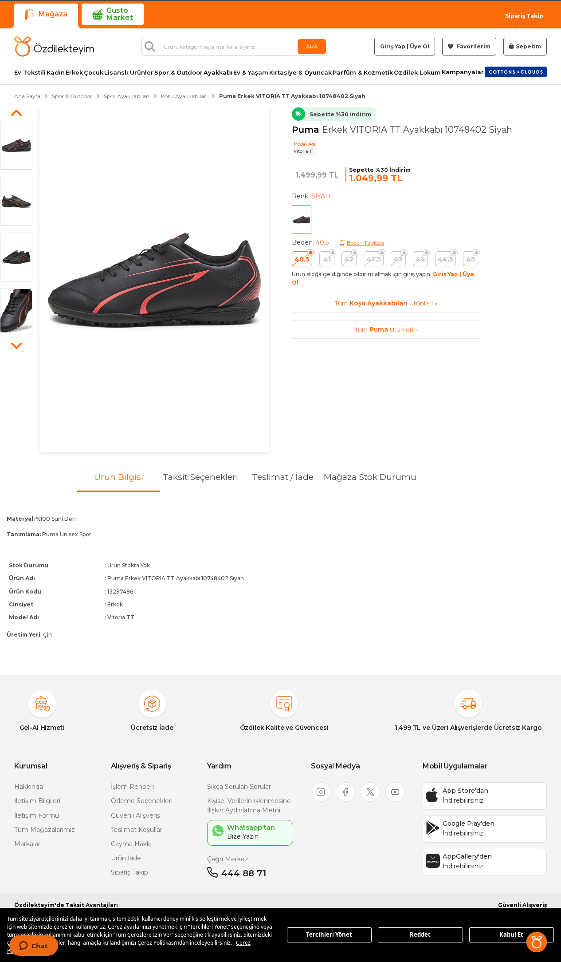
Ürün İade (126, 858)
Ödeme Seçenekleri (142, 801)
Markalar (27, 844)
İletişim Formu (36, 815)
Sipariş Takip (524, 15)
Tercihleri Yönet (329, 934)
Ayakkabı (218, 72)
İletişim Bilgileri (37, 801)
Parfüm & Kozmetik (363, 72)
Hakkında (28, 787)
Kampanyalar (463, 72)
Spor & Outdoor (178, 72)
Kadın (56, 72)
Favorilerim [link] (472, 46)
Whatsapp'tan (251, 827)
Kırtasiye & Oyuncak (300, 72)
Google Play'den (468, 823)
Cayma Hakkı (131, 844)
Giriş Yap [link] (392, 46)
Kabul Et (511, 934)
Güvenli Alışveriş (135, 815)
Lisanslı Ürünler (128, 72)
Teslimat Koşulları (137, 830)
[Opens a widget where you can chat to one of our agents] (33, 946)
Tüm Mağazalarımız (44, 830)
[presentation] (280, 576)
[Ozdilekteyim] (54, 47)
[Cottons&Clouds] (516, 72)
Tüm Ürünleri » (386, 303)
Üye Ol (419, 46)
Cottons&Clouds (516, 70)
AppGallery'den (467, 856)
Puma (307, 129)
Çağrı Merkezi (228, 859)
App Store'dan (465, 791)
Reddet (420, 934)
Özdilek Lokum (417, 72)
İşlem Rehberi (132, 787)
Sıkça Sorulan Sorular (239, 787)
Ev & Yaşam (250, 72)
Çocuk (93, 72)
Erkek (74, 72)
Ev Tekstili (30, 72)
